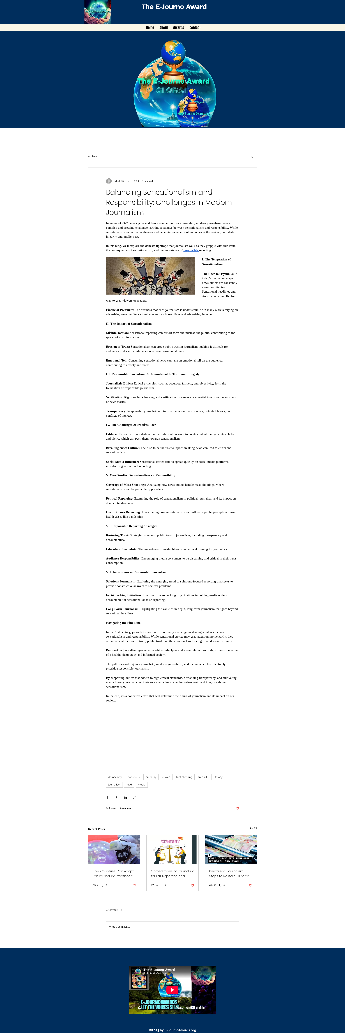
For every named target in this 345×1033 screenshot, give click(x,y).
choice (166, 777)
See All (253, 828)
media (141, 784)
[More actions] (237, 181)
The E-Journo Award (174, 7)
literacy (218, 777)
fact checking (184, 777)
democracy (115, 777)
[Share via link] (134, 797)
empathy (151, 777)
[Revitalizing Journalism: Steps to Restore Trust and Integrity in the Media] (231, 849)
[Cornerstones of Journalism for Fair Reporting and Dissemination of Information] (173, 849)
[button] (252, 156)
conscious (134, 777)
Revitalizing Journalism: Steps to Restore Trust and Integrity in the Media (230, 873)
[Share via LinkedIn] (125, 797)
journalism (114, 784)
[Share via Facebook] (107, 797)
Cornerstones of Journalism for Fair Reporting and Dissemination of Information (172, 873)
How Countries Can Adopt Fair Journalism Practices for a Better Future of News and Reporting (114, 873)
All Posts (92, 156)
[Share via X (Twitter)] (116, 797)
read (129, 784)
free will (203, 777)
